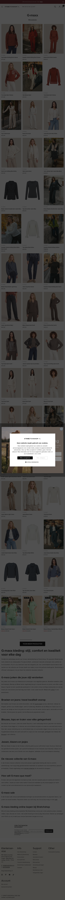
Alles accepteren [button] (25, 458)
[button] (32, 462)
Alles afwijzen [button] (41, 458)
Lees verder (37, 453)
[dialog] (32, 450)
